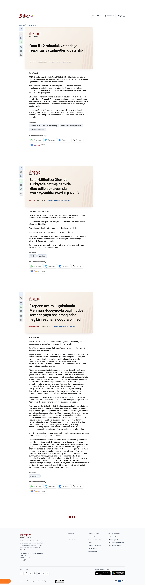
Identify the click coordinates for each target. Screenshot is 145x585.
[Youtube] (35, 573)
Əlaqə (90, 542)
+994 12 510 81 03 (25, 557)
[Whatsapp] (22, 573)
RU (123, 581)
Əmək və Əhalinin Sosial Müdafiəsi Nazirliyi (44, 126)
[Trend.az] (26, 16)
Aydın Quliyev (34, 476)
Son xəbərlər (71, 537)
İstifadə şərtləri (113, 537)
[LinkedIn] (43, 573)
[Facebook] (26, 573)
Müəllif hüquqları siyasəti (116, 542)
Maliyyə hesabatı (93, 551)
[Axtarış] (93, 16)
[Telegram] (39, 573)
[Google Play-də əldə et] (118, 573)
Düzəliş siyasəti (92, 548)
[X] (30, 573)
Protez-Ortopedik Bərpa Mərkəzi (71, 126)
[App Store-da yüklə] (103, 573)
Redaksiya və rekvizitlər (95, 540)
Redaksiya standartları (95, 545)
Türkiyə (32, 256)
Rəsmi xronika (72, 540)
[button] (21, 29)
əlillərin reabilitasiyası (37, 130)
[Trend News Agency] (25, 535)
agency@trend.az (25, 560)
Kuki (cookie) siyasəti (115, 545)
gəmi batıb (42, 256)
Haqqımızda (91, 537)
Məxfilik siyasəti (113, 540)
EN (116, 581)
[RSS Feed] (48, 573)
